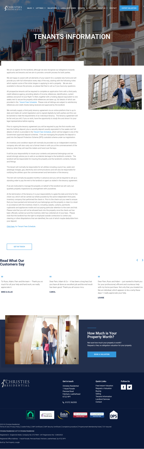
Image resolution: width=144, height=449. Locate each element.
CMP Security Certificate (52, 427)
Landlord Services (103, 399)
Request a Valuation (104, 388)
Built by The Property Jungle (10, 442)
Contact (113, 8)
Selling (98, 394)
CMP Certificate (37, 427)
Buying (98, 391)
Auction (92, 8)
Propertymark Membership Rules (90, 427)
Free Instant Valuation (104, 386)
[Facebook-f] (123, 387)
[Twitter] (129, 387)
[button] (137, 260)
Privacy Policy (15, 427)
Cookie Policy (25, 427)
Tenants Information (104, 396)
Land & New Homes (68, 8)
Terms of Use (4, 427)
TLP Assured (107, 427)
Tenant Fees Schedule (42, 132)
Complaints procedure (69, 427)
